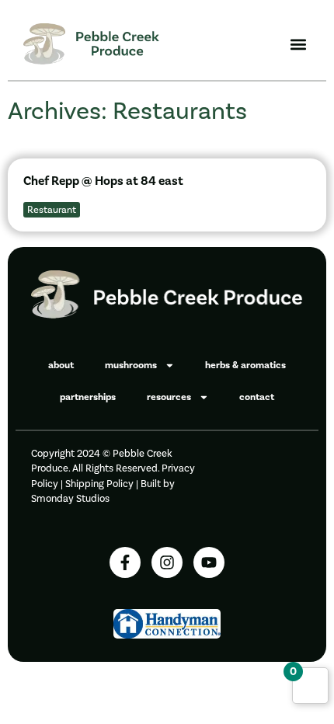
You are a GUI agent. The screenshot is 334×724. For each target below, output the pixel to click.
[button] (298, 44)
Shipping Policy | (103, 484)
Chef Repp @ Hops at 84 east (103, 181)
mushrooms (131, 365)
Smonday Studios (70, 499)
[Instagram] (167, 562)
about (61, 365)
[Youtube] (208, 562)
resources (169, 397)
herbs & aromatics (245, 365)
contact (256, 397)
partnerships (88, 397)
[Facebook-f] (125, 562)
